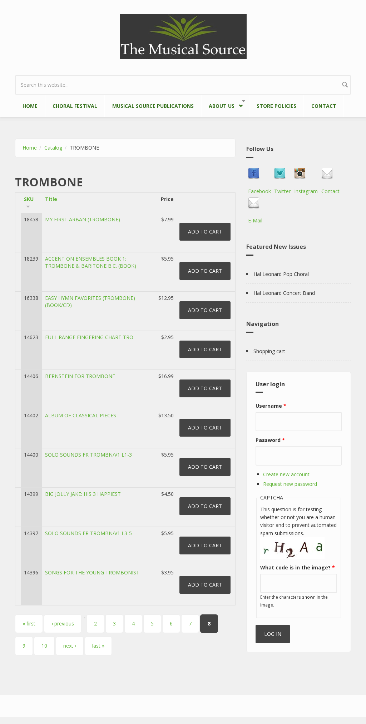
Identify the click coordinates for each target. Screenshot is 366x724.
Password (270, 440)
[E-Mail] (255, 203)
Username (271, 405)
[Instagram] (306, 173)
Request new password (290, 484)
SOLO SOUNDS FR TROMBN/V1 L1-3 (88, 454)
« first (29, 623)
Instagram (306, 191)
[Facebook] (259, 173)
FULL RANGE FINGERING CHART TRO (89, 337)
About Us (217, 105)
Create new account (286, 474)
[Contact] (330, 173)
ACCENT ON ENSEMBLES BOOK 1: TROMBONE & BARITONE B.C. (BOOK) (90, 262)
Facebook (259, 191)
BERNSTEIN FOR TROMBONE (80, 376)
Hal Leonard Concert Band (284, 293)
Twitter (282, 191)
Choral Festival (75, 105)
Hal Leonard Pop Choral (281, 274)
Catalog (53, 147)
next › (69, 645)
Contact (323, 105)
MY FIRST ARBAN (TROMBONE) (82, 219)
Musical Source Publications (153, 105)
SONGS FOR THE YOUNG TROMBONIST (92, 572)
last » (98, 645)
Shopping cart (269, 351)
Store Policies (276, 105)
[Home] (183, 35)
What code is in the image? (297, 567)
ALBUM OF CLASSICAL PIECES (80, 415)
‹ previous (62, 623)
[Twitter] (282, 173)
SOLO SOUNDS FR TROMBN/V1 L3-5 (88, 533)
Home (30, 105)
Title (51, 199)
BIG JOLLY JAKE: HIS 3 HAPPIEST (83, 494)
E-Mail (255, 220)
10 (44, 645)
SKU (29, 199)
